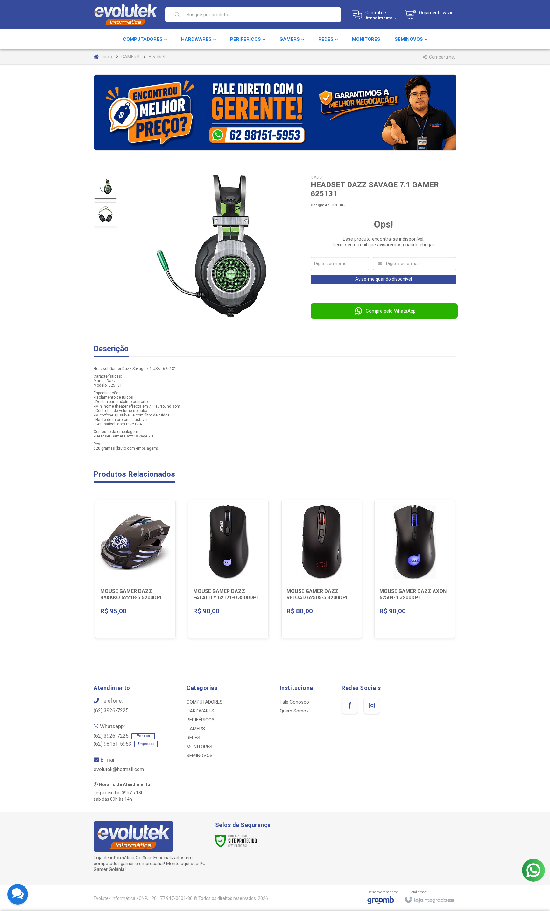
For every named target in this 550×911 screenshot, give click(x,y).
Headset (157, 56)
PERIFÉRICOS (201, 720)
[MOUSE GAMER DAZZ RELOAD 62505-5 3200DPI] (322, 569)
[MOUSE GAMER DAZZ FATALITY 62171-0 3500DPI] (228, 569)
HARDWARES (200, 711)
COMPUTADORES (204, 702)
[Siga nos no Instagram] (371, 706)
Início (107, 56)
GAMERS (130, 56)
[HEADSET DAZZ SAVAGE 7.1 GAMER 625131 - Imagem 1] (105, 187)
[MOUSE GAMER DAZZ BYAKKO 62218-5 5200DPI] (135, 569)
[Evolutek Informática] (125, 14)
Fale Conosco (294, 702)
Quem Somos (294, 711)
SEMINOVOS (200, 755)
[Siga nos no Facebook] (350, 706)
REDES (193, 738)
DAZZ (317, 177)
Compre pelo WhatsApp (391, 311)
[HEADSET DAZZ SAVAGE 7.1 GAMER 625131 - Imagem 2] (105, 214)
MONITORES (199, 746)
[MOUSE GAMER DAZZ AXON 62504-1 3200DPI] (415, 569)
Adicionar (148, 594)
